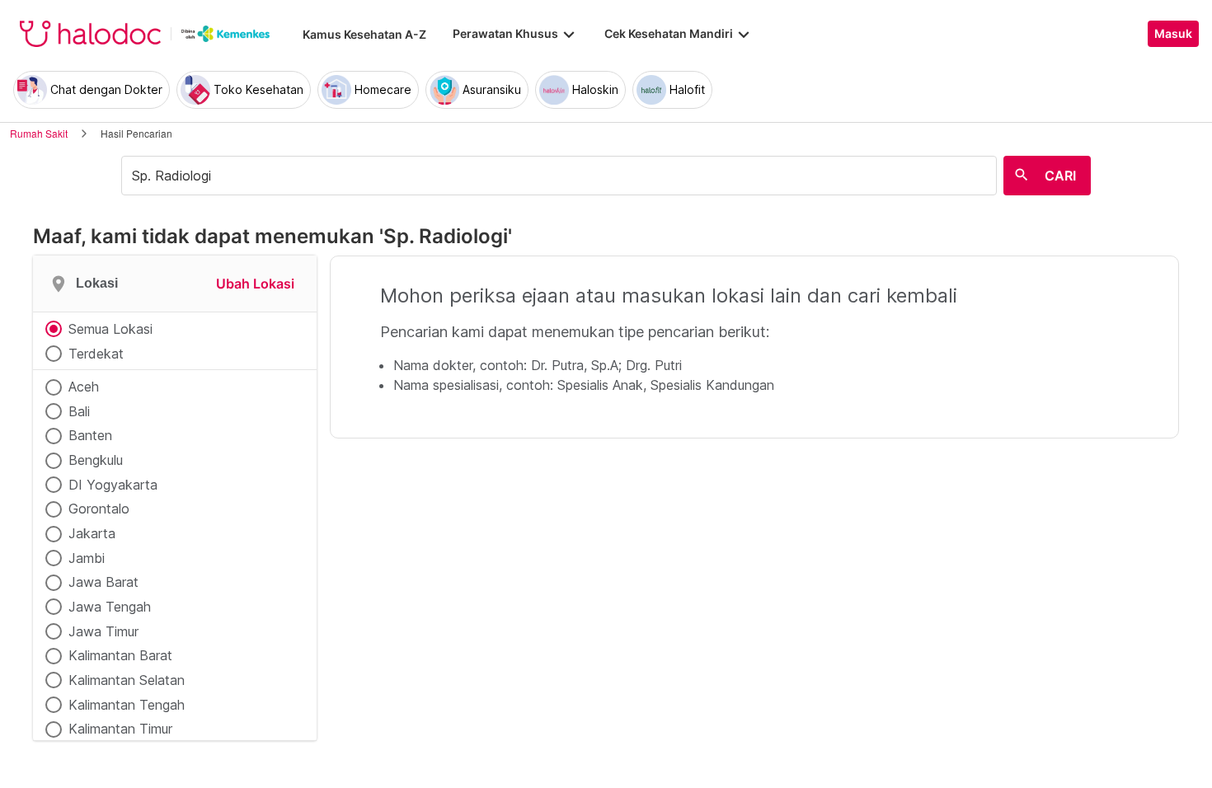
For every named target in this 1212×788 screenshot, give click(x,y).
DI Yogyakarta (112, 484)
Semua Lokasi (110, 328)
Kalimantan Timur (120, 728)
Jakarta (91, 533)
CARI (1060, 175)
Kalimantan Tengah (126, 704)
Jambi (86, 558)
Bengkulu (95, 460)
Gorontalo (98, 508)
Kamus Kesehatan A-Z (364, 34)
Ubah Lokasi (255, 283)
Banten (90, 435)
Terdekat (96, 353)
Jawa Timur (103, 631)
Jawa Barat (103, 582)
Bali (79, 411)
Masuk (1173, 33)
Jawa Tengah (109, 606)
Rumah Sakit (39, 133)
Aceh (83, 386)
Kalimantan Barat (120, 655)
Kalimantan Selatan (126, 680)
